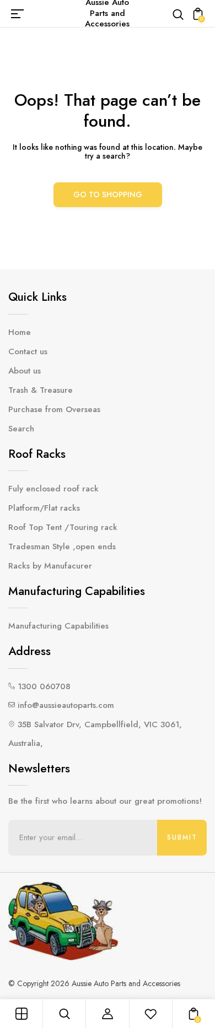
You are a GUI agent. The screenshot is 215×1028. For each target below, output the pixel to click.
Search (21, 429)
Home (19, 332)
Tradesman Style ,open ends (62, 546)
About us (24, 371)
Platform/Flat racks (44, 508)
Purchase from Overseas (54, 409)
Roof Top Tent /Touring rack (62, 527)
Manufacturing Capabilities (58, 626)
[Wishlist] (150, 1014)
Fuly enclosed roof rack (53, 489)
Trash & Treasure (40, 390)
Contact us (27, 351)
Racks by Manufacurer (50, 566)
